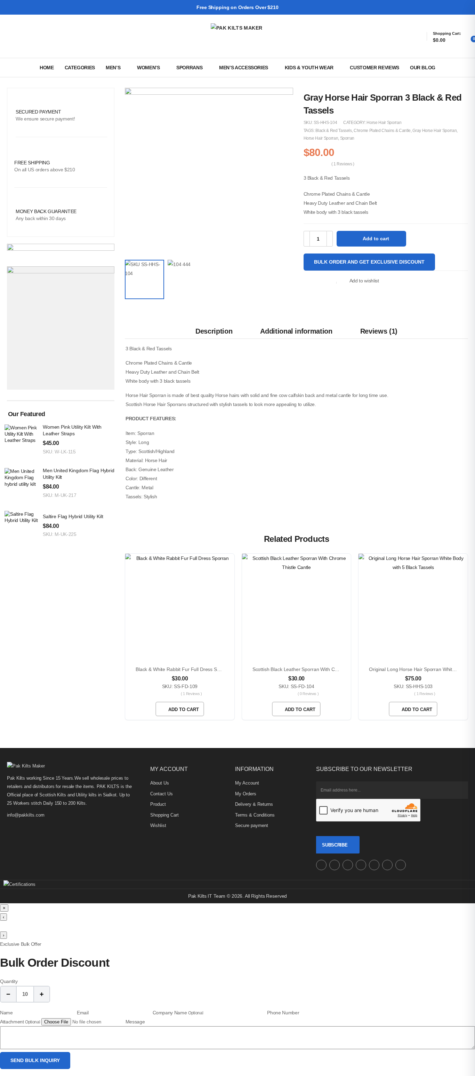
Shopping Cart (164, 815)
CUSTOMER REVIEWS (374, 67)
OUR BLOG (422, 67)
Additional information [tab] (296, 331)
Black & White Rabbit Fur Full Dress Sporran (183, 669)
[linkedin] (400, 865)
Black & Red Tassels (333, 130)
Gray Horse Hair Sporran (434, 130)
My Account (247, 783)
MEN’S (113, 67)
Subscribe (334, 845)
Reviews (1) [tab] (378, 331)
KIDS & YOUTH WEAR (309, 67)
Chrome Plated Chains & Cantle (382, 130)
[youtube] (374, 865)
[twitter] (348, 865)
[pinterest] (361, 865)
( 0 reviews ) (308, 694)
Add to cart (376, 238)
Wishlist (158, 825)
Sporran (347, 138)
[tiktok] (387, 865)
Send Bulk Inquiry (35, 1060)
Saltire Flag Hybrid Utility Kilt (73, 516)
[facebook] (334, 865)
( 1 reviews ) (342, 164)
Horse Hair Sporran (384, 122)
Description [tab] (213, 331)
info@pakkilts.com (26, 815)
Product (158, 804)
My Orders (245, 793)
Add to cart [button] (183, 709)
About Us (159, 783)
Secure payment (251, 825)
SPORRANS (189, 67)
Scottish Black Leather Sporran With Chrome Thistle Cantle (316, 669)
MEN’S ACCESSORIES (243, 67)
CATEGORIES (80, 67)
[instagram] (321, 865)
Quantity (8, 981)
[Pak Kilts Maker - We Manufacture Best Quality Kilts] (237, 36)
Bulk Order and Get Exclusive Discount (369, 262)
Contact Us (161, 793)
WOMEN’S (148, 67)
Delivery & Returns (254, 804)
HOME (47, 67)
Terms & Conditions (255, 815)
